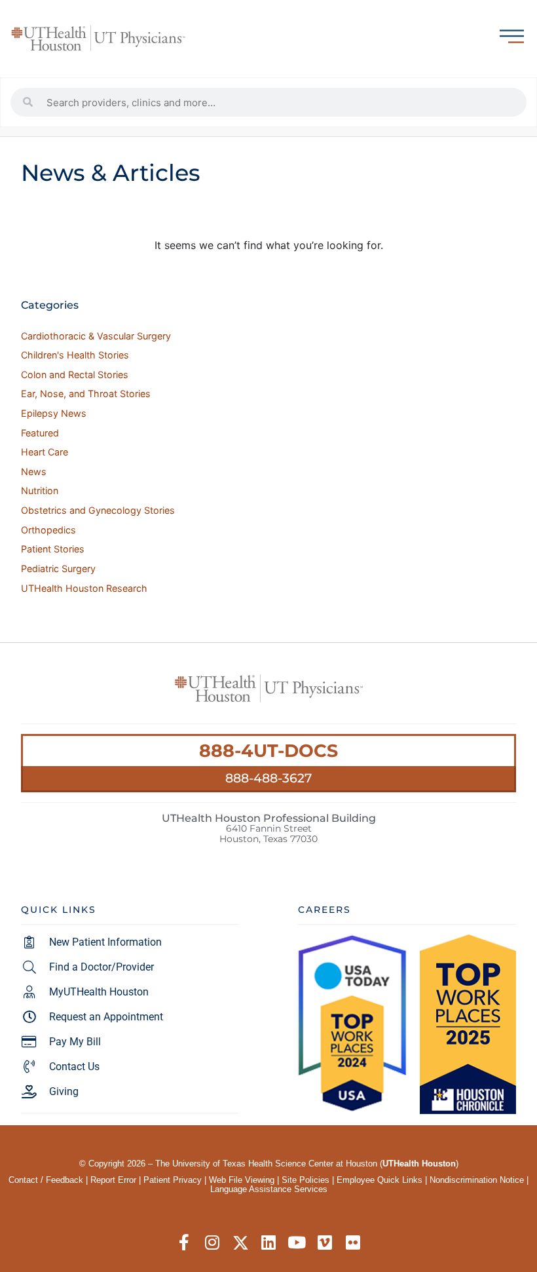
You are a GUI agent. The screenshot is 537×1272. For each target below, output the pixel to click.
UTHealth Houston (419, 1163)
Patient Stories (52, 548)
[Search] (28, 102)
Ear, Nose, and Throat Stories (86, 393)
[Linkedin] (269, 1243)
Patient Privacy (172, 1180)
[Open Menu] (512, 36)
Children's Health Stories (75, 354)
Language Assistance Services (268, 1189)
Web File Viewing (241, 1180)
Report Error (113, 1180)
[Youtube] (297, 1243)
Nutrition (39, 490)
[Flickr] (353, 1243)
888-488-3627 (268, 778)
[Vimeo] (325, 1243)
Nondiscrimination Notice (477, 1180)
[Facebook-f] (184, 1243)
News (33, 471)
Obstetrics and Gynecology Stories (98, 510)
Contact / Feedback (46, 1180)
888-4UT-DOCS (268, 750)
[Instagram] (212, 1243)
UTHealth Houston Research (84, 588)
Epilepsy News (53, 413)
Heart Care (44, 451)
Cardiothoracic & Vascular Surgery (96, 335)
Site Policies (305, 1180)
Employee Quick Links (379, 1180)
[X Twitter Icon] (240, 1243)
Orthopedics (48, 529)
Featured (40, 432)
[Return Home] (98, 38)
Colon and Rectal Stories (74, 374)
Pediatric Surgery (58, 568)
